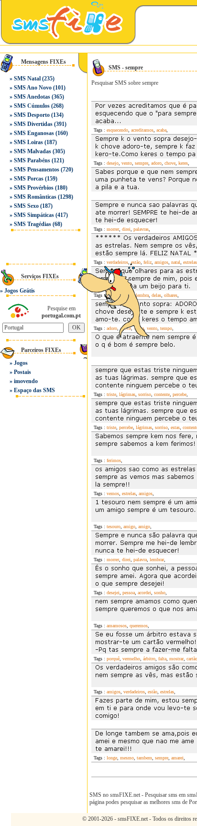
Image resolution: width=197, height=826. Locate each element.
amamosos (117, 625)
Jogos (21, 363)
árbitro (149, 658)
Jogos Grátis (19, 290)
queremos (139, 625)
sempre (141, 163)
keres (183, 163)
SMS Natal (27, 78)
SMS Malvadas (32, 151)
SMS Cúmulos (32, 105)
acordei (144, 592)
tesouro (113, 526)
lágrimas (127, 394)
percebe (179, 394)
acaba (161, 130)
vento (126, 163)
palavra (140, 559)
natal (175, 262)
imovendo (26, 381)
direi (126, 229)
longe (112, 757)
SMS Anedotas (32, 96)
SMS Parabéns (32, 160)
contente (162, 394)
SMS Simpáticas (34, 215)
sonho (159, 592)
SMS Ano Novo (33, 87)
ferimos (114, 460)
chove (169, 163)
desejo (113, 163)
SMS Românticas (35, 196)
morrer (113, 229)
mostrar (176, 658)
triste (111, 394)
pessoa (128, 592)
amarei (177, 757)
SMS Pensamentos (36, 169)
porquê (113, 658)
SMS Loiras (28, 142)
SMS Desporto (32, 115)
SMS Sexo (26, 206)
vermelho (131, 658)
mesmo (127, 757)
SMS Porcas (29, 178)
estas (175, 427)
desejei (113, 592)
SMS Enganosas (34, 133)
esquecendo (117, 130)
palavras (141, 229)
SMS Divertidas (33, 124)
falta (162, 658)
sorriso (144, 394)
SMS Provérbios (34, 187)
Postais (22, 372)
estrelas (190, 262)
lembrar (157, 559)
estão (152, 691)
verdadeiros (134, 691)
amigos (146, 493)
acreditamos (142, 130)
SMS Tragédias (32, 224)
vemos (113, 493)
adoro (156, 163)
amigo (129, 526)
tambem (144, 757)
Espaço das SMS (34, 390)
